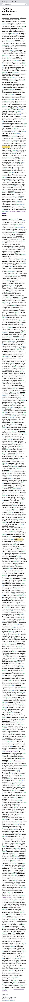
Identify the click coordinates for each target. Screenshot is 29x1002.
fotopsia (10, 729)
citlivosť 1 (8, 264)
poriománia (13, 556)
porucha (16, 211)
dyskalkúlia (21, 180)
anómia (19, 153)
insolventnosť (6, 38)
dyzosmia (7, 766)
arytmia (4, 225)
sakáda (20, 305)
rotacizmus (11, 453)
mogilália (10, 487)
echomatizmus (7, 563)
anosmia (4, 782)
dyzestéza (5, 254)
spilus (22, 933)
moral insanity (18, 266)
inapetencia (5, 795)
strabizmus (16, 655)
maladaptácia (10, 23)
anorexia (7, 794)
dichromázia (8, 87)
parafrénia (22, 366)
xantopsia (14, 697)
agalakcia (7, 209)
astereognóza (14, 101)
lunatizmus (21, 599)
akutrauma (5, 760)
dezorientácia (11, 317)
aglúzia (17, 99)
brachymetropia (6, 74)
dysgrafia (10, 177)
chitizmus (16, 465)
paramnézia (16, 336)
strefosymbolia (11, 621)
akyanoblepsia (6, 92)
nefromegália (21, 873)
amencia (4, 322)
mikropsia (11, 709)
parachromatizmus (18, 84)
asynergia (21, 856)
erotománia (5, 970)
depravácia (23, 275)
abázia (17, 57)
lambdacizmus (6, 461)
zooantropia (15, 398)
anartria (20, 424)
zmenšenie (18, 906)
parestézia (6, 256)
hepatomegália (17, 872)
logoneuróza (21, 431)
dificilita (14, 264)
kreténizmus (8, 585)
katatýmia (5, 359)
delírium (7, 242)
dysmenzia (11, 332)
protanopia (16, 680)
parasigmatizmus (17, 471)
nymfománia (22, 980)
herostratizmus (12, 575)
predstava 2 (16, 751)
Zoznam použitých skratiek (8, 1000)
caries (6, 951)
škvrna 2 (8, 945)
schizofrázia (5, 529)
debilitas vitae (6, 206)
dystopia (10, 828)
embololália (5, 480)
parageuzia (5, 789)
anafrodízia (5, 960)
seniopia (4, 724)
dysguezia (5, 783)
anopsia (4, 70)
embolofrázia (17, 478)
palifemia (21, 141)
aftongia (4, 432)
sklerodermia (19, 946)
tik (13, 302)
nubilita (4, 237)
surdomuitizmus (9, 121)
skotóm (4, 649)
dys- (9, 219)
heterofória (22, 658)
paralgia (11, 261)
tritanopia (18, 94)
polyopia (10, 702)
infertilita (21, 196)
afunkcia (21, 55)
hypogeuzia (20, 790)
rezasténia (5, 116)
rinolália (11, 812)
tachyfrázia (11, 522)
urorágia (20, 922)
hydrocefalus (18, 285)
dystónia (22, 858)
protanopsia (18, 89)
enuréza (7, 67)
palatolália (23, 492)
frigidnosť (13, 958)
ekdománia (5, 558)
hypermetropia (20, 77)
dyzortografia (21, 186)
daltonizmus (19, 80)
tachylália (11, 526)
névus (9, 933)
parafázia (7, 436)
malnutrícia (11, 909)
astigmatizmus (22, 651)
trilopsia (10, 707)
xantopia (20, 697)
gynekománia (5, 978)
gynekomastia (6, 889)
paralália (14, 449)
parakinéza (21, 853)
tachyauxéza (5, 885)
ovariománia (5, 987)
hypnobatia (8, 599)
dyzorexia (13, 794)
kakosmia (4, 768)
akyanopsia (14, 92)
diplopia (10, 705)
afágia (6, 63)
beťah (25, 297)
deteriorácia (8, 344)
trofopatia (5, 907)
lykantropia (5, 402)
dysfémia (7, 126)
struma (4, 870)
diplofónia (10, 819)
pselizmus (5, 135)
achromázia (14, 82)
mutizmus (14, 280)
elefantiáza (22, 880)
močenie (13, 928)
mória (19, 404)
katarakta (10, 726)
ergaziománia (5, 549)
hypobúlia (7, 582)
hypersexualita (18, 970)
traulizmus (11, 463)
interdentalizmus (7, 490)
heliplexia (19, 928)
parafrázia (11, 495)
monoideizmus (6, 753)
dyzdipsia (21, 919)
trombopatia (5, 868)
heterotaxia (5, 831)
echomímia (23, 571)
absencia (8, 229)
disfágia (4, 800)
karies (14, 951)
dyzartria (10, 412)
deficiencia (18, 50)
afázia (9, 427)
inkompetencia (14, 24)
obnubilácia (19, 236)
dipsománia (16, 578)
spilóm (18, 933)
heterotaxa (20, 829)
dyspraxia (19, 839)
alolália (7, 410)
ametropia (20, 643)
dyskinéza (10, 851)
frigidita (7, 958)
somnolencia (22, 232)
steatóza (9, 916)
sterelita (4, 199)
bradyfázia (5, 521)
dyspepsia (5, 914)
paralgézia (5, 261)
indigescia (16, 914)
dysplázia (20, 822)
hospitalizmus (6, 590)
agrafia (16, 169)
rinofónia (23, 811)
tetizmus (16, 130)
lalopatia (19, 131)
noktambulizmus (6, 600)
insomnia (4, 113)
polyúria (15, 922)
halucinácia (20, 741)
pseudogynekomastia (17, 892)
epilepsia (15, 297)
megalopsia (5, 714)
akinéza (15, 58)
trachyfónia (5, 805)
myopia (22, 74)
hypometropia (16, 74)
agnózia (21, 108)
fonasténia (22, 807)
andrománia (11, 984)
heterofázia (5, 504)
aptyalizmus (5, 912)
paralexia (4, 164)
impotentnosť (13, 31)
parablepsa (5, 648)
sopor (23, 239)
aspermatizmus (6, 203)
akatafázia (21, 150)
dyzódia (25, 821)
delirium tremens (19, 248)
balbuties (5, 133)
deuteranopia (12, 97)
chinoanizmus (6, 460)
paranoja (4, 351)
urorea (4, 924)
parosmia (16, 773)
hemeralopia (5, 721)
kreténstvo (16, 585)
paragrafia (17, 172)
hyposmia (4, 777)
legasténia (10, 160)
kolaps (12, 45)
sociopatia (19, 271)
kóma (14, 231)
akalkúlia (14, 180)
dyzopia (10, 72)
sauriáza (20, 939)
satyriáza (12, 978)
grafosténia (17, 177)
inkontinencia (9, 65)
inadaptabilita (6, 21)
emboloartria (8, 483)
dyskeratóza (14, 945)
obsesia (14, 356)
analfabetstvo (15, 28)
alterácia (19, 860)
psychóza (17, 363)
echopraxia (5, 566)
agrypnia (15, 109)
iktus (6, 865)
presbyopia (5, 663)
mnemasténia (6, 339)
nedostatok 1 (21, 989)
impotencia (5, 31)
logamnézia (5, 119)
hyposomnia (11, 111)
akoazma (4, 763)
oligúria (7, 926)
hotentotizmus (6, 130)
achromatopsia (6, 82)
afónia (4, 114)
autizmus (4, 373)
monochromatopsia (20, 690)
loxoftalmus (23, 655)
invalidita (21, 33)
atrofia (21, 900)
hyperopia (5, 79)
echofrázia (21, 568)
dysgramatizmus (15, 147)
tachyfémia (5, 526)
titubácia (22, 312)
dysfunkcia (5, 222)
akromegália (21, 875)
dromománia (5, 556)
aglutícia (14, 63)
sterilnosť (10, 199)
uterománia (23, 984)
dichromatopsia (17, 87)
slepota (19, 211)
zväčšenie (8, 897)
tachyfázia (17, 522)
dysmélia (22, 824)
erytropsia (8, 700)
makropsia (17, 712)
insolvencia (22, 36)
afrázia (5, 434)
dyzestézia (11, 254)
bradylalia (11, 521)
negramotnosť (6, 30)
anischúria (13, 67)
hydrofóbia (23, 52)
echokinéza (24, 561)
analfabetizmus (6, 28)
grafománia (8, 553)
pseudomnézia (20, 341)
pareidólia (7, 738)
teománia (22, 392)
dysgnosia (10, 106)
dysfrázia (7, 409)
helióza (24, 928)
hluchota (24, 211)
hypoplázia (15, 897)
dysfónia (7, 804)
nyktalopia (11, 717)
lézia (20, 219)
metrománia (21, 982)
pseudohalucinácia (19, 746)
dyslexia (4, 160)
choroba (16, 989)
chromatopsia (6, 694)
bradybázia (21, 855)
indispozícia (23, 18)
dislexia (22, 624)
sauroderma (5, 941)
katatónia (4, 376)
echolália (15, 568)
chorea (14, 292)
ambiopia (4, 705)
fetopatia (17, 967)
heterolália (21, 505)
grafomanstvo (16, 553)
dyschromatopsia (7, 84)
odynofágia (5, 802)
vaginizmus (5, 963)
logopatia (16, 407)
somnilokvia (5, 605)
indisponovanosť (14, 18)
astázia (22, 60)
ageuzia (24, 785)
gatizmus (10, 191)
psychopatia (5, 315)
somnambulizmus (17, 600)
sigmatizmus (5, 470)
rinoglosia (5, 812)
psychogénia (8, 370)
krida (14, 41)
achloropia (5, 97)
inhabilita (5, 46)
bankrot (17, 40)
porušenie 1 (4, 990)
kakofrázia (8, 414)
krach (3, 41)
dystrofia (23, 906)
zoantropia (8, 398)
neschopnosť (5, 18)
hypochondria (10, 381)
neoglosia (4, 517)
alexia (16, 157)
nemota (4, 213)
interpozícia (15, 833)
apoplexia (20, 863)
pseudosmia (5, 772)
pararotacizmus (6, 456)
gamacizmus (22, 466)
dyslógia (7, 500)
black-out (19, 733)
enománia (4, 251)
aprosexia (4, 104)
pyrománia (11, 395)
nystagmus (22, 309)
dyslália (20, 136)
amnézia (4, 334)
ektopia (24, 834)
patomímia (21, 388)
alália (6, 124)
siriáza (4, 929)
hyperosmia (17, 778)
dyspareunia (6, 953)
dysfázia (15, 140)
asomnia (4, 111)
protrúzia (10, 836)
